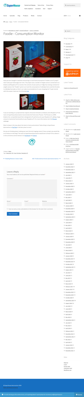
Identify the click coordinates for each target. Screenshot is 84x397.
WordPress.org (67, 370)
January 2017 (69, 289)
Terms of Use (41, 5)
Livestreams (69, 46)
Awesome (8, 153)
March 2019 (68, 231)
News (11, 21)
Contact (39, 15)
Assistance (38, 8)
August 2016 (69, 303)
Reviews (68, 52)
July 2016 (68, 306)
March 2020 (68, 203)
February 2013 (69, 331)
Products (25, 15)
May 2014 (68, 317)
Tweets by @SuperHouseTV (71, 88)
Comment (10, 178)
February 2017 (69, 286)
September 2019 (70, 217)
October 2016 (69, 297)
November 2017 (69, 261)
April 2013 (68, 328)
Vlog (19, 15)
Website (44, 201)
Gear (44, 8)
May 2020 (68, 197)
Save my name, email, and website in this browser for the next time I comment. (31, 209)
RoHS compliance (29, 8)
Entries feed (67, 366)
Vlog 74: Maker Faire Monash (73, 106)
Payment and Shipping (30, 5)
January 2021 (69, 183)
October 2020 (69, 189)
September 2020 (70, 192)
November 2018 (69, 242)
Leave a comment (34, 30)
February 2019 (69, 233)
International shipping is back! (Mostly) (72, 112)
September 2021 (70, 172)
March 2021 (68, 180)
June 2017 (68, 275)
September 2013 (70, 320)
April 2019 (68, 228)
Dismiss (80, 394)
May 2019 (68, 225)
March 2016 (68, 311)
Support (50, 8)
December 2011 (69, 348)
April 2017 (68, 281)
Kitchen (19, 153)
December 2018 (69, 239)
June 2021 (68, 178)
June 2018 (68, 247)
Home (5, 15)
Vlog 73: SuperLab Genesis (72, 109)
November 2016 (69, 295)
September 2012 (70, 336)
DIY (12, 153)
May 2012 (68, 339)
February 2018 (69, 253)
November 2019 (69, 211)
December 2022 (69, 166)
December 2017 (69, 258)
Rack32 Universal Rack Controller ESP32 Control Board (72, 150)
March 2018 (68, 250)
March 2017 (68, 284)
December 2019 (69, 208)
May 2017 (68, 278)
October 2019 (69, 214)
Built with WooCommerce (10, 387)
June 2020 (68, 194)
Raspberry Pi (24, 153)
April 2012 (68, 342)
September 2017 (70, 267)
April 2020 (68, 200)
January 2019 (69, 236)
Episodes (12, 15)
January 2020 (69, 206)
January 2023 (69, 164)
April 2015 (68, 314)
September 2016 (70, 300)
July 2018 (68, 245)
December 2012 (69, 334)
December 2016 (69, 292)
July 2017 (68, 272)
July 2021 (68, 175)
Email (27, 201)
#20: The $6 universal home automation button (45, 159)
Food (15, 153)
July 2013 (68, 323)
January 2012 (69, 345)
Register (66, 362)
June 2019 (68, 222)
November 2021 (69, 169)
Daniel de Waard (24, 30)
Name (9, 201)
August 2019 (69, 219)
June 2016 (68, 309)
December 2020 (69, 186)
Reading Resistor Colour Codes (14, 159)
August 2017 (69, 270)
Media (32, 15)
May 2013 (68, 325)
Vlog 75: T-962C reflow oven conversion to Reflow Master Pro (73, 101)
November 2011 (69, 350)
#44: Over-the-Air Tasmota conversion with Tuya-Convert (72, 140)
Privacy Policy (49, 5)
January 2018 (69, 256)
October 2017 (69, 264)
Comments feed (68, 368)
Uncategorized (69, 55)
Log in (65, 364)
